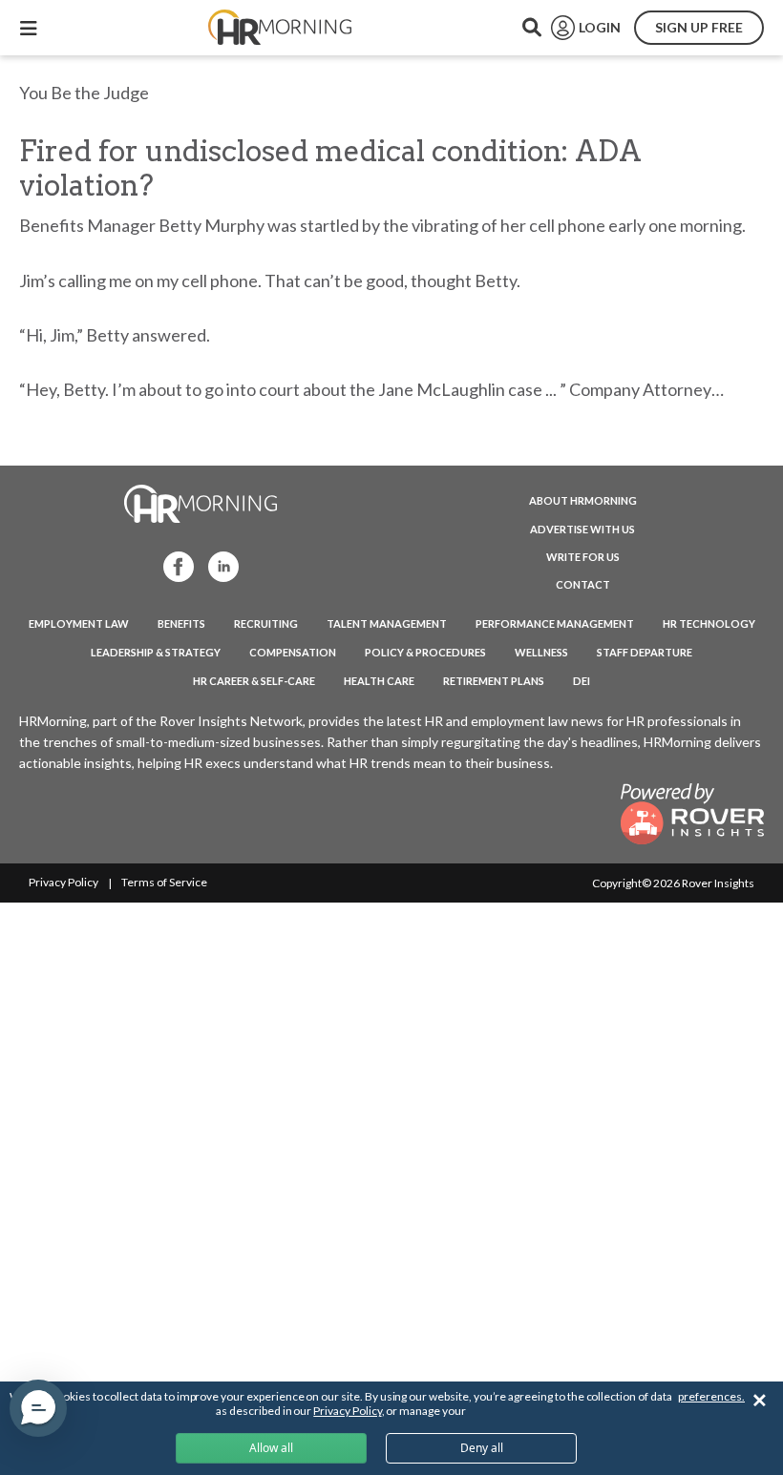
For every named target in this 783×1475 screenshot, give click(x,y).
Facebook (173, 565)
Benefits (181, 623)
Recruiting (266, 623)
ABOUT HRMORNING (583, 500)
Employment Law (79, 623)
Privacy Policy (63, 882)
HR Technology (709, 623)
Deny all (481, 1448)
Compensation (292, 652)
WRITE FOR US (583, 557)
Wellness (541, 652)
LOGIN (600, 27)
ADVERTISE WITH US (582, 529)
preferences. (711, 1396)
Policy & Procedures (425, 652)
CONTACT (583, 584)
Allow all (271, 1448)
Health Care (379, 681)
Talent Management (387, 623)
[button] (38, 1408)
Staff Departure (644, 652)
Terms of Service (164, 882)
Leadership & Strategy (156, 652)
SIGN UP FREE (699, 27)
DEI (581, 681)
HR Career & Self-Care (254, 681)
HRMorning (279, 28)
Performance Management (555, 623)
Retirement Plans (493, 681)
